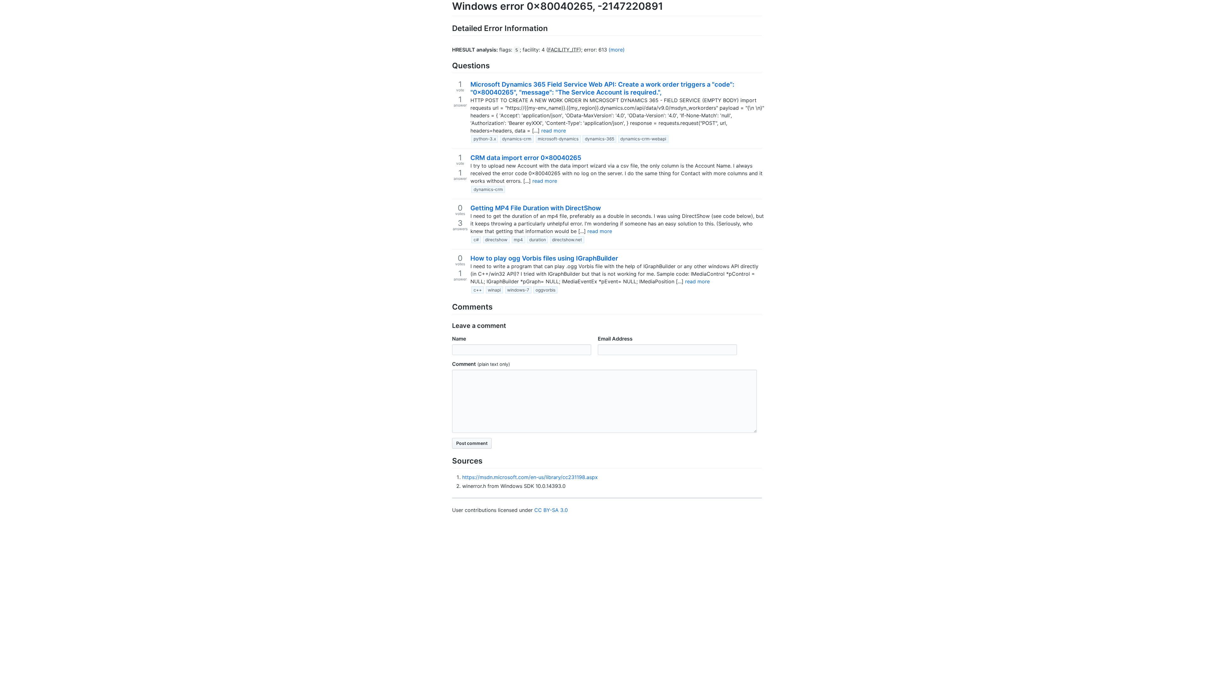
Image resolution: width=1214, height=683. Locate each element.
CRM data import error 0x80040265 (525, 158)
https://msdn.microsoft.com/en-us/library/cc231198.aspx (530, 477)
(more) (617, 49)
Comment (464, 364)
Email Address (615, 338)
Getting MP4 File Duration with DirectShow (535, 208)
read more (553, 130)
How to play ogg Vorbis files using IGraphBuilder (544, 258)
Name (459, 338)
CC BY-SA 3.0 (551, 510)
